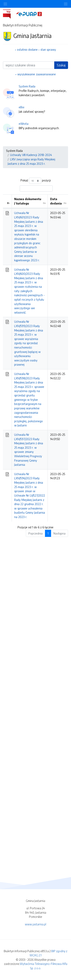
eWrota (23, 123)
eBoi (21, 107)
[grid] (35, 357)
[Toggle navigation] (66, 4)
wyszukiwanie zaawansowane (36, 74)
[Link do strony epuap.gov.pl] (29, 13)
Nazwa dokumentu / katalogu (27, 201)
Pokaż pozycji (36, 180)
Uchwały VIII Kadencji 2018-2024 (31, 155)
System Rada (27, 86)
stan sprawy (48, 49)
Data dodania (56, 201)
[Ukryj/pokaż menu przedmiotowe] (5, 4)
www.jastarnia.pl (35, 924)
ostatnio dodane (27, 49)
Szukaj (61, 65)
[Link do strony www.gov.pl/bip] (9, 13)
